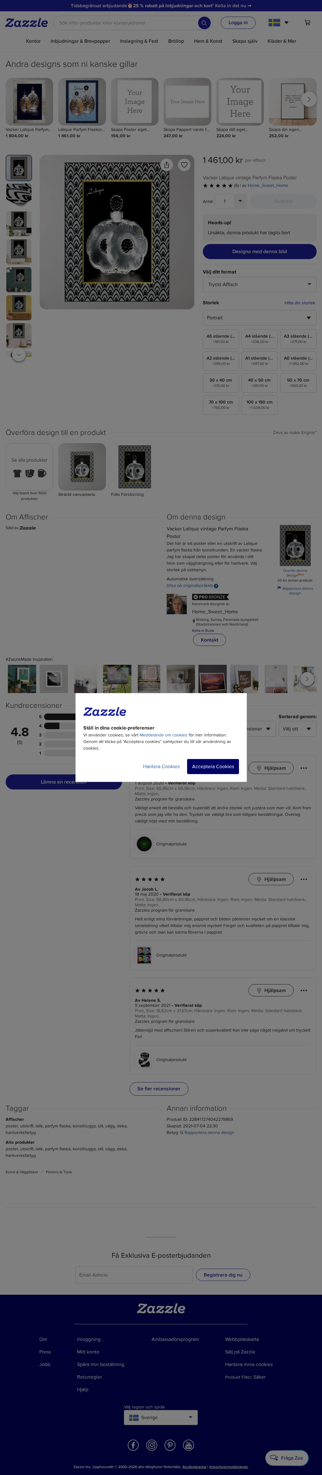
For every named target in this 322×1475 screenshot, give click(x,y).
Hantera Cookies (161, 766)
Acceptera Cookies (213, 766)
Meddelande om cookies (163, 735)
